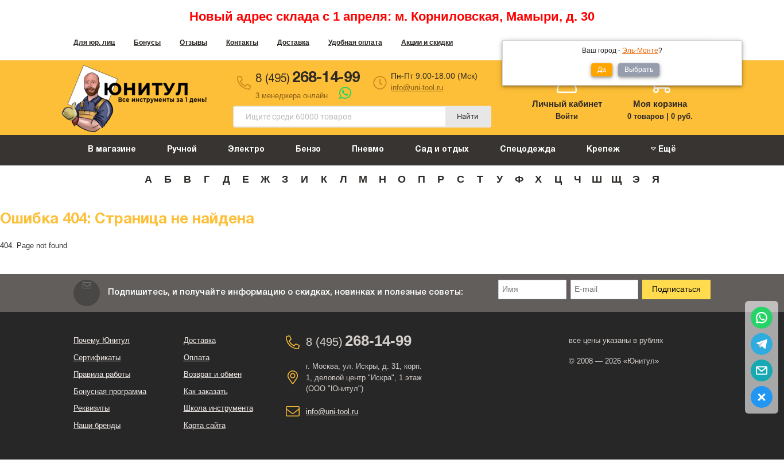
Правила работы (101, 374)
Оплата (196, 357)
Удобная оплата (355, 42)
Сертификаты (97, 357)
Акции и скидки (427, 42)
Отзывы (193, 42)
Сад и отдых (442, 149)
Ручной (182, 149)
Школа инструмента (218, 408)
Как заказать (206, 391)
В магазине (112, 149)
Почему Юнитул (101, 340)
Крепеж (603, 149)
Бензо (308, 149)
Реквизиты (91, 408)
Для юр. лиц (94, 42)
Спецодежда (528, 149)
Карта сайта (205, 425)
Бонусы (147, 42)
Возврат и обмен (213, 374)
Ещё (666, 149)
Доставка (293, 42)
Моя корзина (660, 104)
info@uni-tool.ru (417, 87)
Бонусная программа (109, 391)
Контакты (242, 42)
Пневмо (368, 149)
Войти (567, 116)
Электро (246, 149)
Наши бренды (97, 425)
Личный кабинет (567, 104)
